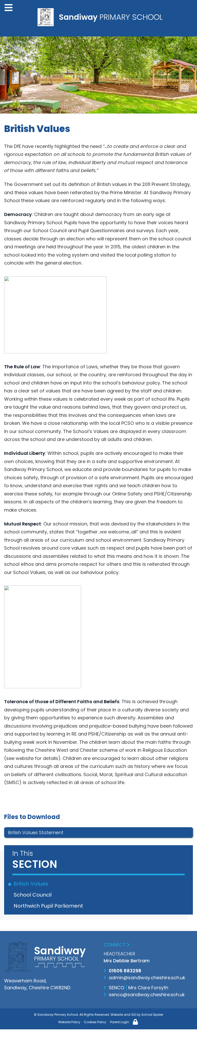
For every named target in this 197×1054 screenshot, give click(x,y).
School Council (33, 894)
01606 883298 (125, 970)
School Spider (152, 1014)
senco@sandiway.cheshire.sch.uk (147, 994)
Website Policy (69, 1022)
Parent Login (119, 1022)
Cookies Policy (95, 1022)
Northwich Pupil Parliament (49, 905)
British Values (31, 883)
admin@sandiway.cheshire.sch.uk (147, 977)
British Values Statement (35, 832)
